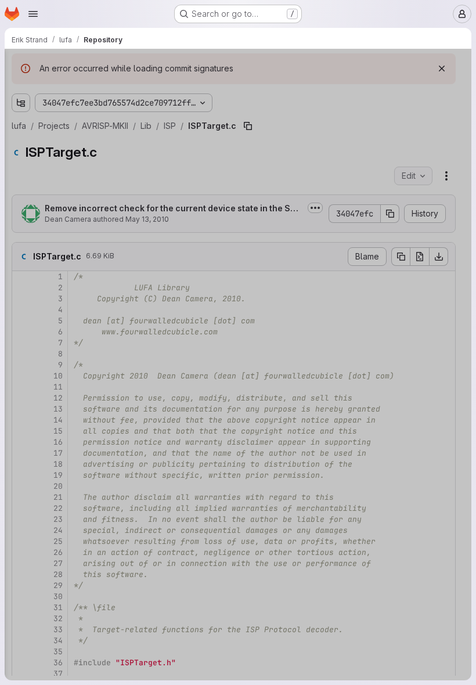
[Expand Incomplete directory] (30, 573)
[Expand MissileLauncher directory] (30, 629)
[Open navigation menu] (33, 14)
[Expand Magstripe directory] (30, 610)
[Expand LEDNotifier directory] (30, 592)
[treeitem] (96, 108)
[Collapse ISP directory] (49, 220)
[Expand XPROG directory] (49, 313)
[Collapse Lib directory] (39, 201)
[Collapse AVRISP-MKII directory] (30, 183)
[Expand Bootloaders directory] (21, 109)
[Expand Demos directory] (21, 127)
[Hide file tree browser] (21, 65)
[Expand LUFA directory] (21, 146)
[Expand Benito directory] (30, 554)
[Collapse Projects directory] (21, 164)
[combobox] (95, 88)
